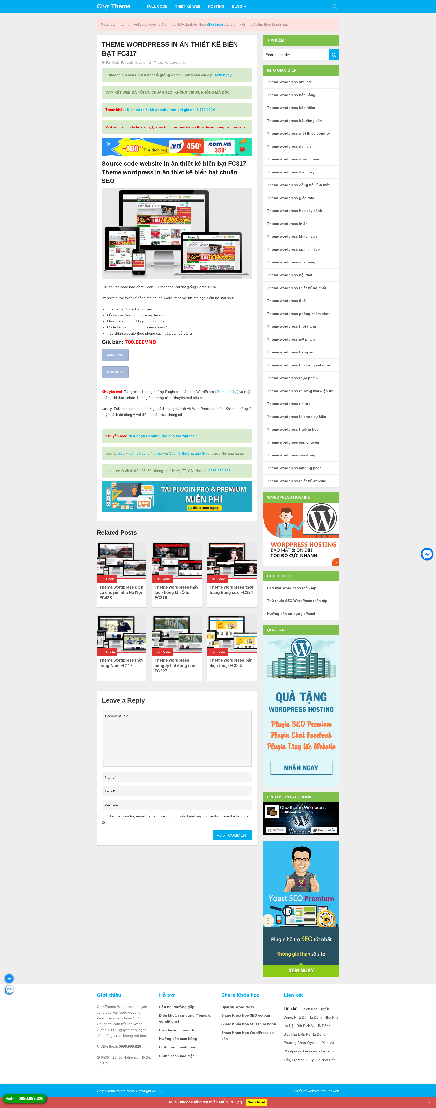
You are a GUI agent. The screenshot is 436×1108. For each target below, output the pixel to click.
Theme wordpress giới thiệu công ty (298, 133)
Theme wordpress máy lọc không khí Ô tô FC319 (176, 592)
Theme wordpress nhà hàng (291, 262)
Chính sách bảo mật (176, 1056)
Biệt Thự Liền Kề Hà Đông (304, 1034)
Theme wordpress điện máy (291, 172)
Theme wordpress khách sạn (292, 236)
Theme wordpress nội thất (289, 275)
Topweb (333, 1091)
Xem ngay (223, 75)
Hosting (216, 6)
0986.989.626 (219, 471)
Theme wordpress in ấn (170, 62)
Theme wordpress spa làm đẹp (293, 249)
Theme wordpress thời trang (291, 326)
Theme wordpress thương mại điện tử (300, 391)
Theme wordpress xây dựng (291, 455)
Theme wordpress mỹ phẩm (291, 339)
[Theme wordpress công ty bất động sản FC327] (177, 634)
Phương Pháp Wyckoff (301, 1043)
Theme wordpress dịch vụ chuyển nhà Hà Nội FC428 (121, 592)
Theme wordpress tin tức (288, 404)
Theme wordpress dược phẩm (293, 159)
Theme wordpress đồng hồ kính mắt (298, 185)
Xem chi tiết (256, 1102)
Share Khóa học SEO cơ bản (245, 1015)
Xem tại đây (226, 392)
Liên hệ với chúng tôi (177, 1030)
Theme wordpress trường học (293, 429)
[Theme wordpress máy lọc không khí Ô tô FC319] (177, 560)
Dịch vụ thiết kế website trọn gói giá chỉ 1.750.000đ (171, 110)
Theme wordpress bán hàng (291, 95)
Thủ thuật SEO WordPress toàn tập (297, 601)
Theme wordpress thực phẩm (292, 378)
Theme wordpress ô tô (286, 301)
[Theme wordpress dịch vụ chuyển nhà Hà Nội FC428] (121, 560)
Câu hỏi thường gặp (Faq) (190, 453)
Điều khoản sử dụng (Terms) (140, 453)
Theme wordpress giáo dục (290, 198)
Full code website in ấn (137, 62)
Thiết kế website (307, 1091)
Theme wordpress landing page (294, 468)
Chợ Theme (113, 6)
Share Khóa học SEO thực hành (248, 1024)
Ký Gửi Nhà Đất (322, 1060)
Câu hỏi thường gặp (176, 1007)
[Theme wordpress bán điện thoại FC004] (232, 634)
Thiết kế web (187, 6)
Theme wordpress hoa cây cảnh (294, 211)
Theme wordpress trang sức (291, 352)
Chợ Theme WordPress (116, 1091)
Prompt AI (300, 1060)
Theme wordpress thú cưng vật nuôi (298, 365)
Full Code (157, 6)
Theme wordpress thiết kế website (296, 481)
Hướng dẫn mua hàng (178, 1039)
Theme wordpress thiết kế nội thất (296, 288)
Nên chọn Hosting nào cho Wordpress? (162, 436)
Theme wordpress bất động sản (294, 121)
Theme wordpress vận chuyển (293, 442)
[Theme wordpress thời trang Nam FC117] (121, 634)
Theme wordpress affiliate (289, 82)
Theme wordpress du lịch (289, 146)
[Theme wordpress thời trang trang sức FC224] (232, 560)
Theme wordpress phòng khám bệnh (299, 314)
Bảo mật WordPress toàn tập (291, 588)
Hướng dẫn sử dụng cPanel (291, 614)
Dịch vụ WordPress (237, 1007)
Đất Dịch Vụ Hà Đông (313, 1026)
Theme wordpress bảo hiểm (291, 108)
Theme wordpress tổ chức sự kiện (296, 416)
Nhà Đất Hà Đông (308, 1017)
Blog (237, 6)
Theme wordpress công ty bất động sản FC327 (175, 665)
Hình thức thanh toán (177, 1047)
